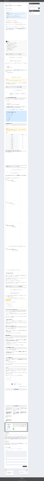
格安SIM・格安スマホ (24, 386)
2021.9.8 (7, 435)
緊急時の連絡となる (9, 48)
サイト (6, 463)
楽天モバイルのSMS (9, 377)
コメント (7, 450)
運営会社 (30, 12)
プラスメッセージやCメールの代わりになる (11, 47)
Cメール (12, 80)
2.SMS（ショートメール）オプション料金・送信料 (11, 43)
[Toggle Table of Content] (25, 41)
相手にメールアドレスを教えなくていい (11, 302)
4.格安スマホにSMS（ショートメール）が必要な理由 (12, 46)
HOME (22, 478)
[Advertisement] (16, 35)
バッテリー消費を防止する (9, 306)
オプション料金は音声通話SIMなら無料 (11, 44)
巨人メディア (6, 0)
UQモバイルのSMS (9, 378)
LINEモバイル (8, 115)
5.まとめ (7, 50)
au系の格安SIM (9, 109)
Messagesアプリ (9, 283)
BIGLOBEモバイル (9, 114)
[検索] (39, 8)
